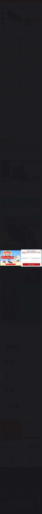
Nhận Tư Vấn (31, 264)
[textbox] (36, 260)
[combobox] (36, 260)
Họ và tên (23, 253)
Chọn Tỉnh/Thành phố (36, 258)
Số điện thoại (24, 258)
